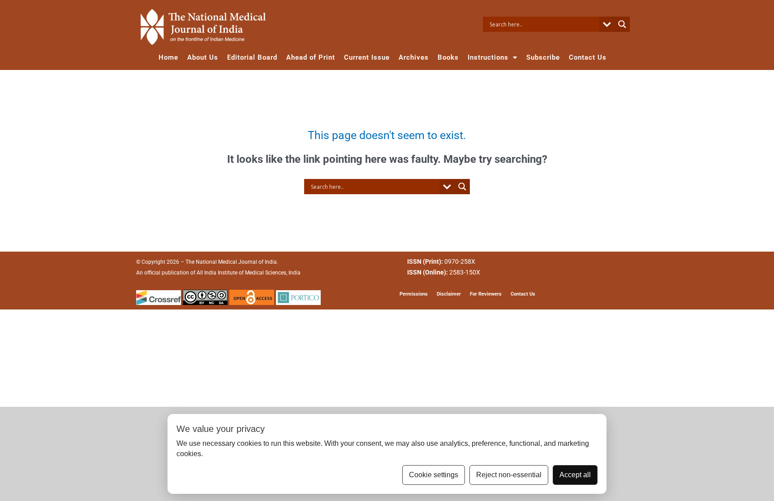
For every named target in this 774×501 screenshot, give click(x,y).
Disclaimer (449, 294)
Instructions (488, 57)
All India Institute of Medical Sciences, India (249, 273)
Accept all (575, 475)
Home (168, 57)
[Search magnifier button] (622, 24)
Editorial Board (252, 57)
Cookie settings (433, 475)
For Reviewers (486, 294)
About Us (202, 57)
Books (448, 57)
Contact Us (587, 57)
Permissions (414, 294)
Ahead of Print (310, 57)
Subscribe (543, 57)
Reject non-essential (509, 475)
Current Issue (367, 57)
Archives (414, 57)
